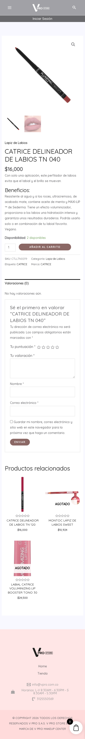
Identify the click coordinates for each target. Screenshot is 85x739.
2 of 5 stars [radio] (43, 347)
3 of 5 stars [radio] (48, 347)
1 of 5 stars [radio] (39, 347)
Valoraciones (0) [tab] (17, 283)
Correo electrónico (24, 403)
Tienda (42, 673)
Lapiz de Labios (16, 143)
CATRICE (22, 264)
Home (42, 666)
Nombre (17, 384)
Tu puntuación (22, 346)
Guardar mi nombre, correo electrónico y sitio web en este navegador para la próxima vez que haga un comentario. (41, 427)
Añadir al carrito (44, 246)
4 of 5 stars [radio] (52, 347)
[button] (73, 44)
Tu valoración (22, 355)
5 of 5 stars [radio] (57, 347)
